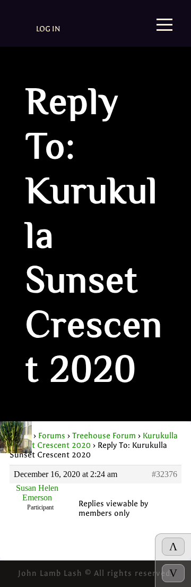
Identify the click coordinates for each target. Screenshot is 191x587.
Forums (51, 435)
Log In (48, 28)
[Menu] (164, 26)
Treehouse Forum (104, 435)
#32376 (164, 474)
